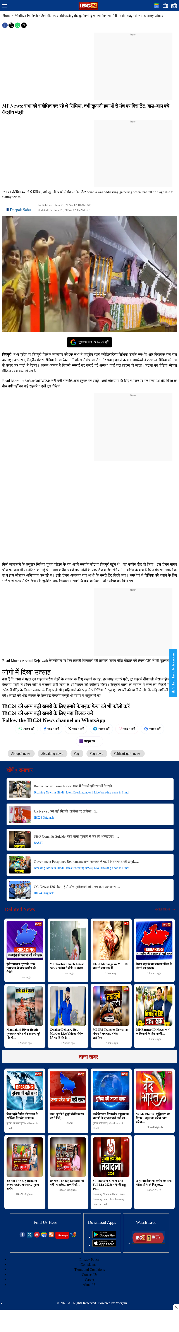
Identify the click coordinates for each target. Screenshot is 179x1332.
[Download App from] (104, 1237)
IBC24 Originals (44, 817)
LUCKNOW (154, 1189)
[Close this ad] (176, 1307)
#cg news (97, 753)
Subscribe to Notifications (173, 671)
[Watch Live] (148, 1243)
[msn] (73, 1236)
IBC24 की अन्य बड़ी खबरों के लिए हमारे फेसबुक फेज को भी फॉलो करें (66, 706)
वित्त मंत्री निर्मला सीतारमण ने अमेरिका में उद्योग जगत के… (22, 1116)
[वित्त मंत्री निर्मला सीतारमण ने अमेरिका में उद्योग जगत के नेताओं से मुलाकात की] (25, 1090)
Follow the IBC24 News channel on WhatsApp (53, 720)
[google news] (44, 1236)
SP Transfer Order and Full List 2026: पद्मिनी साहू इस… (109, 1184)
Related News (20, 909)
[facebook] (22, 1236)
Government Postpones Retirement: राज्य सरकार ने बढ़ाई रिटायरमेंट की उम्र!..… (86, 861)
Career (89, 1279)
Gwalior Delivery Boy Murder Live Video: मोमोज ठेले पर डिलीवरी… (66, 1033)
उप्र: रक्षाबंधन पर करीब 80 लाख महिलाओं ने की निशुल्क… (154, 1182)
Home (7, 15)
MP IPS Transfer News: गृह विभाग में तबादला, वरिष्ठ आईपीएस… (110, 1033)
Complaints (88, 1264)
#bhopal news (21, 753)
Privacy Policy (89, 1259)
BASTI (38, 842)
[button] (4, 6)
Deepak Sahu (20, 209)
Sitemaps (62, 1235)
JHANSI (68, 1123)
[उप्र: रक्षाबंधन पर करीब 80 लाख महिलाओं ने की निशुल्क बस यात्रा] (154, 1157)
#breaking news (52, 753)
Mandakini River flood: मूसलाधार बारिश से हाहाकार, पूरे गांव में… (23, 1033)
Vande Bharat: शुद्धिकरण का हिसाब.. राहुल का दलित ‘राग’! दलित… (153, 1118)
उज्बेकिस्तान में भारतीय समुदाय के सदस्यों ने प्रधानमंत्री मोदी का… (111, 1116)
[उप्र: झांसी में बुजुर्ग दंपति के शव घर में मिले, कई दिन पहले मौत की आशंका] (68, 1090)
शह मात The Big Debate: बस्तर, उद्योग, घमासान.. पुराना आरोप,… (23, 1184)
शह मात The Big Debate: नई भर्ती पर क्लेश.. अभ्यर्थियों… (67, 1182)
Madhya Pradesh (26, 15)
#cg (77, 753)
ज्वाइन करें (28, 729)
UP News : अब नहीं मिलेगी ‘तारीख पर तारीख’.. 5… (67, 811)
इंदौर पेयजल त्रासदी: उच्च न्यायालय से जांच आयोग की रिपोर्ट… (21, 968)
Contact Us (89, 1274)
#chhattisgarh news (127, 753)
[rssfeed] (51, 1236)
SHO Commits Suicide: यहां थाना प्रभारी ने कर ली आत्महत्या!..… (76, 836)
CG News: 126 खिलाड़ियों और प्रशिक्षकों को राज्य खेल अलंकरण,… (77, 887)
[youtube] (37, 1236)
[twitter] (30, 1236)
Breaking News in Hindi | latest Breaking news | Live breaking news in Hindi (81, 792)
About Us (89, 1285)
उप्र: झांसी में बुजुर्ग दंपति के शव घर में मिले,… (67, 1116)
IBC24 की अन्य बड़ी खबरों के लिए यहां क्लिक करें (47, 713)
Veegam (121, 1303)
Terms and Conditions (89, 1269)
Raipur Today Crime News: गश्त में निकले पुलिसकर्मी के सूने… (74, 786)
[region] (133, 64)
